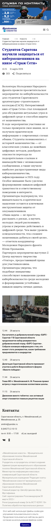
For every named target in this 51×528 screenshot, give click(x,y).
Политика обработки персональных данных (22, 505)
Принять (26, 525)
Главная (5, 39)
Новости (23, 39)
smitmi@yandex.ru (9, 424)
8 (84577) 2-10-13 (9, 429)
